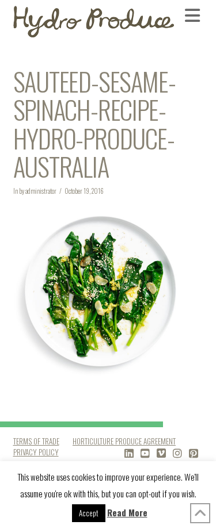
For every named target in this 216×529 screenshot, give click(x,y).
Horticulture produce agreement (124, 441)
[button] (194, 15)
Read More (127, 512)
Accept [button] (88, 513)
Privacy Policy (36, 452)
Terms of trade (36, 441)
